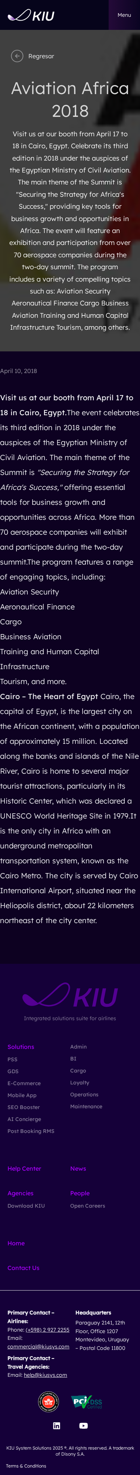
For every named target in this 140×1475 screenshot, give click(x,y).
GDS (13, 1071)
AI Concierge (24, 1119)
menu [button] (124, 15)
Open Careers (87, 1205)
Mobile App (22, 1095)
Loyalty (79, 1082)
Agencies (20, 1193)
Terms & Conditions (26, 1466)
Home (16, 1243)
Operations (84, 1094)
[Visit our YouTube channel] (83, 1426)
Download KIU (26, 1205)
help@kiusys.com (45, 1375)
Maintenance (86, 1106)
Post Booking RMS (31, 1131)
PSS (12, 1059)
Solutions (20, 1046)
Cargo (78, 1070)
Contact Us (23, 1267)
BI (73, 1058)
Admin (78, 1046)
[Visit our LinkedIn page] (56, 1425)
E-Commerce (24, 1083)
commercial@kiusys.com (38, 1346)
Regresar (41, 56)
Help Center (24, 1168)
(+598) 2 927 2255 (47, 1329)
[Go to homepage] (31, 15)
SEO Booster (23, 1107)
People (80, 1193)
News (78, 1168)
